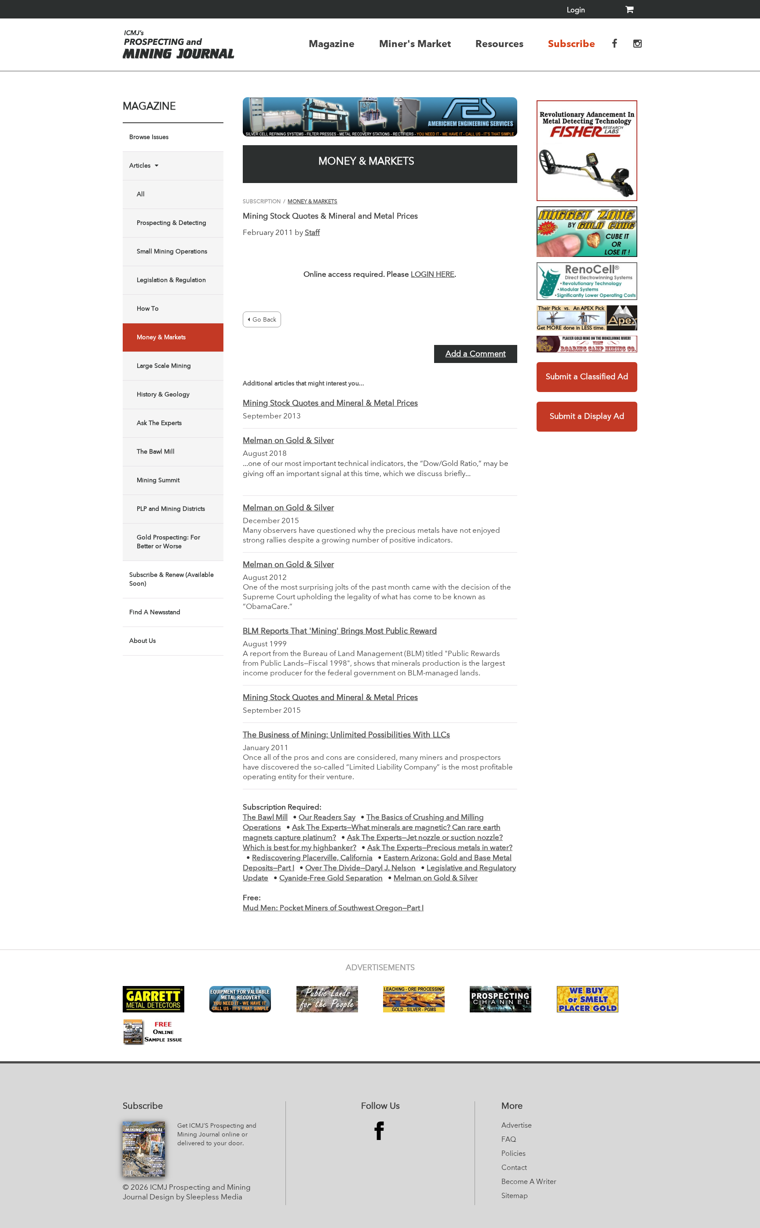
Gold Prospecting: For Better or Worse (168, 542)
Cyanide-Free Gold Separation (331, 878)
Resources (499, 43)
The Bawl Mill (156, 452)
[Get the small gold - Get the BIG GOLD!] (587, 231)
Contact (514, 1168)
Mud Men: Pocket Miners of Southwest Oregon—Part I (333, 908)
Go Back (264, 320)
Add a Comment (476, 354)
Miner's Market (415, 43)
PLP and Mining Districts (171, 509)
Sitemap (514, 1196)
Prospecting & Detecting (171, 223)
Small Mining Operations (172, 252)
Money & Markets (161, 337)
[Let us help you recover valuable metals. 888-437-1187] (380, 116)
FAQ (508, 1140)
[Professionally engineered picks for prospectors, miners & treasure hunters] (587, 317)
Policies (513, 1154)
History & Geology (163, 395)
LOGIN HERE (432, 275)
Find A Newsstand (154, 612)
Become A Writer (528, 1182)
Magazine (331, 43)
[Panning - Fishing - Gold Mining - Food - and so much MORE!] (587, 344)
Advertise (516, 1125)
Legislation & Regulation (171, 280)
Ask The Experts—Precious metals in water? (439, 848)
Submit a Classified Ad (587, 377)
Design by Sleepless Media (196, 1197)
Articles (139, 166)
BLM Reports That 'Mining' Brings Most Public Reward (340, 631)
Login (576, 10)
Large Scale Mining (164, 366)
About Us (142, 641)
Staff (312, 233)
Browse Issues (148, 137)
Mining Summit (158, 480)
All (141, 194)
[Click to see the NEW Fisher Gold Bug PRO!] (587, 150)
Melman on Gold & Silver (288, 441)
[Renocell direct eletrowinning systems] (587, 281)
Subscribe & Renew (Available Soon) (171, 579)
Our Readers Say (327, 817)
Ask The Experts (159, 423)
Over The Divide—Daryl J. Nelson (360, 868)
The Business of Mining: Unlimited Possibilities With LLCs (346, 735)
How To (148, 309)
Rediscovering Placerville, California (312, 858)
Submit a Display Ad (587, 417)
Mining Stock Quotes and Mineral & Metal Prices (330, 403)
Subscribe (571, 43)
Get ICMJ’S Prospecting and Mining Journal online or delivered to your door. (216, 1135)
